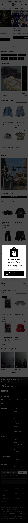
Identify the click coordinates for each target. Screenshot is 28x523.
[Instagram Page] (13, 399)
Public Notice (19, 493)
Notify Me (22, 472)
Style (15, 408)
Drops (15, 439)
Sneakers (16, 413)
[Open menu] (2, 4)
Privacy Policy (19, 488)
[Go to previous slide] (2, 46)
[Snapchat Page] (21, 399)
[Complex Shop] (14, 4)
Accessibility (5, 498)
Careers (16, 457)
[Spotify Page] (2, 403)
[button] (14, 27)
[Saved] (23, 4)
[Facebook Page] (2, 399)
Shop (15, 437)
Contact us (17, 459)
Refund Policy (17, 447)
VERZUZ (16, 424)
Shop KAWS (14, 37)
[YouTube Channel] (17, 399)
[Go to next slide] (25, 46)
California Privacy (4, 494)
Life (15, 421)
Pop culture (17, 416)
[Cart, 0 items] (26, 4)
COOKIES (3, 501)
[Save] (12, 105)
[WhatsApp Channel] (9, 399)
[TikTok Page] (25, 399)
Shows (16, 426)
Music (15, 411)
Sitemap (17, 498)
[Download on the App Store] (7, 385)
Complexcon (17, 429)
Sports (16, 419)
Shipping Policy (18, 444)
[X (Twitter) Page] (6, 399)
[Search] (21, 4)
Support (16, 442)
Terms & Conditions (5, 489)
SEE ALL (21, 100)
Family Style (17, 431)
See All (14, 372)
